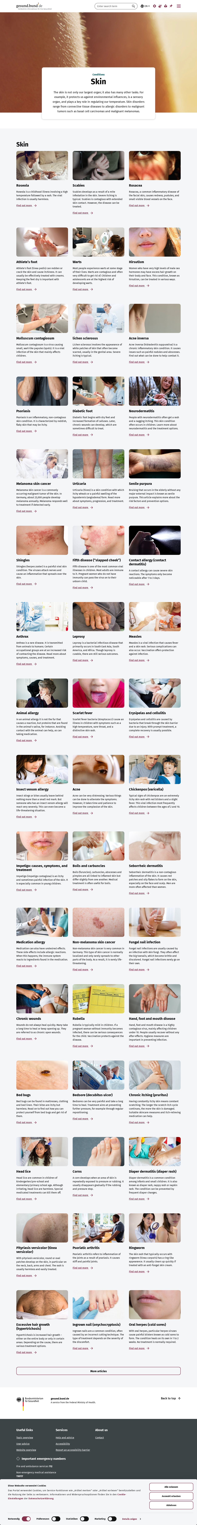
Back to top (169, 1398)
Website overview (26, 1450)
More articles (98, 1371)
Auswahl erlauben (171, 1496)
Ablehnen (171, 1505)
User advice (23, 1443)
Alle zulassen (171, 1487)
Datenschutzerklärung (40, 1498)
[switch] (56, 1518)
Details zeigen (129, 1519)
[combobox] (112, 6)
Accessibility (63, 1443)
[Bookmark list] (171, 5)
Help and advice (65, 1437)
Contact (99, 1437)
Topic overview (24, 1437)
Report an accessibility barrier (73, 1450)
